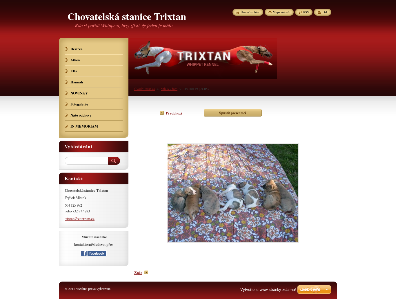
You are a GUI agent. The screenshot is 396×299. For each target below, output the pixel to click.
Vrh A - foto (169, 89)
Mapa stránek (281, 12)
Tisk (325, 12)
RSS (306, 12)
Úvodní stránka (144, 89)
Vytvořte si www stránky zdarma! (268, 289)
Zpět (138, 272)
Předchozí (174, 113)
